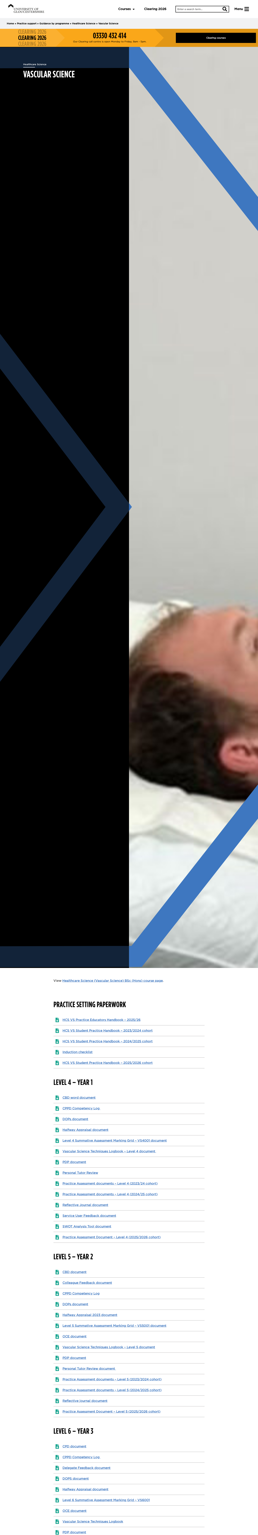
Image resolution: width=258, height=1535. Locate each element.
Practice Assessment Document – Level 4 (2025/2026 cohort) (112, 1237)
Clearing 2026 (155, 9)
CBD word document (79, 1097)
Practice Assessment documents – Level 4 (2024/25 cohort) (110, 1194)
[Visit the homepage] (26, 9)
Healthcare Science (83, 23)
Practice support (26, 23)
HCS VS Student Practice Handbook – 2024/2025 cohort (108, 1041)
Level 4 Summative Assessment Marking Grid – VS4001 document (115, 1140)
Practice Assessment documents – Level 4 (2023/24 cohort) (110, 1183)
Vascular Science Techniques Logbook (93, 1521)
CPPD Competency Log (81, 1108)
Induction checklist (78, 1052)
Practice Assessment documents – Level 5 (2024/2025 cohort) (112, 1390)
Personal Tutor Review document (89, 1368)
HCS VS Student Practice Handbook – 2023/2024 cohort (108, 1030)
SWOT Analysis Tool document (87, 1226)
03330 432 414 (109, 35)
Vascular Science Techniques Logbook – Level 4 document (109, 1151)
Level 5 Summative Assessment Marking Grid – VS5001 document (114, 1325)
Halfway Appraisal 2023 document (90, 1315)
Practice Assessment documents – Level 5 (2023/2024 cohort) (112, 1379)
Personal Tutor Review (80, 1173)
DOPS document (76, 1478)
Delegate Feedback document (86, 1468)
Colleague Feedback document (87, 1283)
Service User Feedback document (89, 1215)
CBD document (75, 1272)
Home (10, 23)
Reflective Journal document (85, 1205)
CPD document (74, 1446)
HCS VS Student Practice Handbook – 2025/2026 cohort (108, 1063)
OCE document (75, 1336)
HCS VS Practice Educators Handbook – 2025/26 (102, 1020)
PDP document (74, 1162)
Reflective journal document (85, 1401)
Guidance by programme (54, 23)
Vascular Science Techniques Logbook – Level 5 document (109, 1347)
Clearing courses (216, 37)
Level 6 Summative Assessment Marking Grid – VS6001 (106, 1500)
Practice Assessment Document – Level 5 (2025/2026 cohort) (111, 1411)
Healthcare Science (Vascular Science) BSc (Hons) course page (112, 980)
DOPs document (75, 1119)
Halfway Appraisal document (85, 1130)
